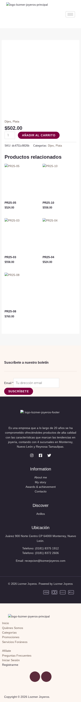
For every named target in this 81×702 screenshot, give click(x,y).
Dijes (8, 121)
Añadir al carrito (38, 135)
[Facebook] (40, 455)
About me (40, 477)
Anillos (40, 513)
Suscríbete (18, 391)
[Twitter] (49, 455)
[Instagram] (32, 455)
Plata (16, 121)
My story (40, 482)
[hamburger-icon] (70, 14)
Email (8, 383)
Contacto (41, 491)
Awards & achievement (41, 486)
